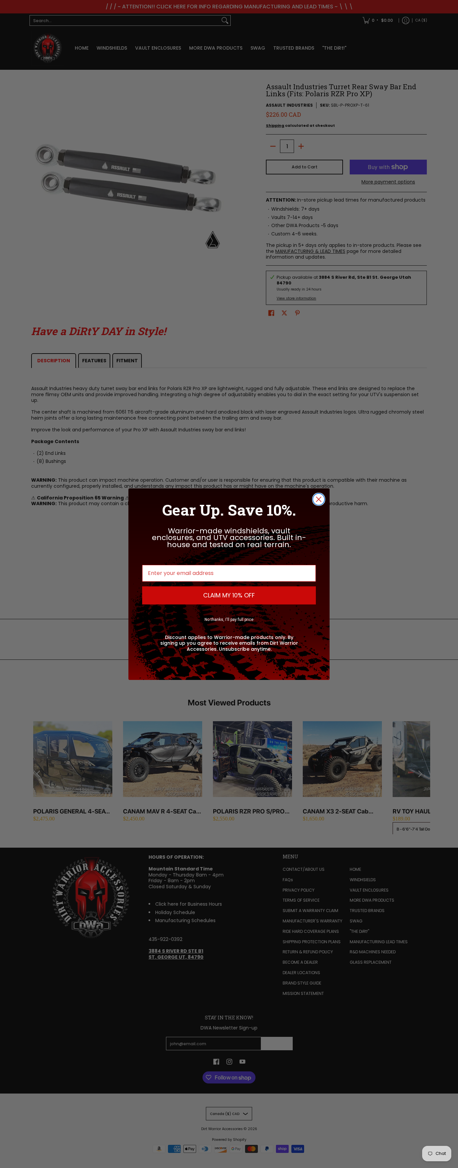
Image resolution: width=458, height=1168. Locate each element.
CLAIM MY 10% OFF (229, 595)
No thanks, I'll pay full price (229, 619)
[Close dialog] (319, 499)
